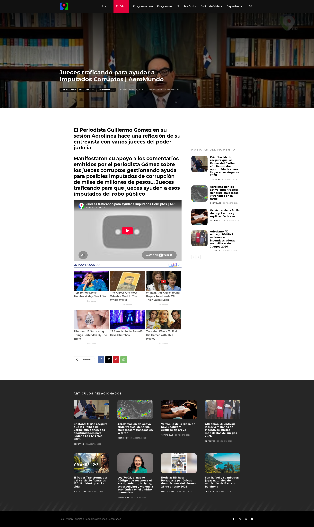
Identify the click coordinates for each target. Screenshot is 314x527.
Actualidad (216, 221)
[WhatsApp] (123, 359)
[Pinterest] (116, 359)
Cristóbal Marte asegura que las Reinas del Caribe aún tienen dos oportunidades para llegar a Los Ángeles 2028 (224, 166)
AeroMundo (106, 89)
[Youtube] (252, 519)
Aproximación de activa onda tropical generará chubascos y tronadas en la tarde (224, 193)
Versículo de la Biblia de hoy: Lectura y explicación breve (225, 213)
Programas (87, 89)
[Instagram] (239, 519)
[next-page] (199, 257)
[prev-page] (193, 257)
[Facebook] (101, 359)
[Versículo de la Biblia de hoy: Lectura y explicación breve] (199, 217)
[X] (108, 359)
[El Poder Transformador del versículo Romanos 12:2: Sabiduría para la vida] (91, 463)
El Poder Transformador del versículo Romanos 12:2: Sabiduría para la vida (90, 482)
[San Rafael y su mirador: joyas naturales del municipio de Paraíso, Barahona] (223, 463)
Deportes (215, 179)
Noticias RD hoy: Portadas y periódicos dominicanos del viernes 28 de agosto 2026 (178, 482)
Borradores (167, 491)
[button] (250, 6)
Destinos (209, 491)
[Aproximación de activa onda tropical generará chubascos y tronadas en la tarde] (199, 193)
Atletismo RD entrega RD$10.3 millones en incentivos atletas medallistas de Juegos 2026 (222, 239)
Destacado (68, 89)
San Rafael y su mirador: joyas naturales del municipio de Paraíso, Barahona (222, 482)
